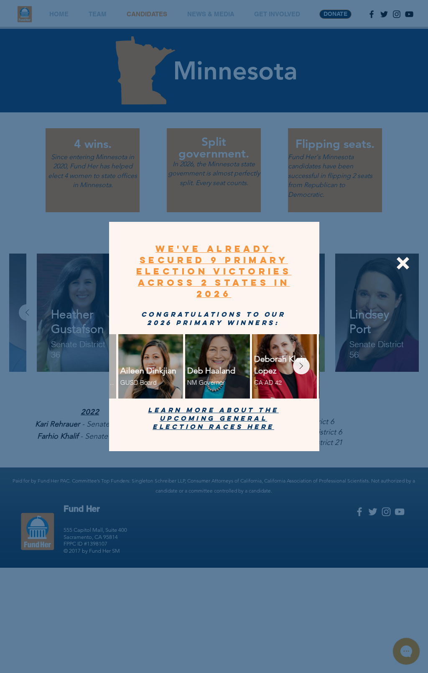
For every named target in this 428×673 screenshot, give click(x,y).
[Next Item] (301, 366)
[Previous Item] (127, 366)
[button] (403, 263)
